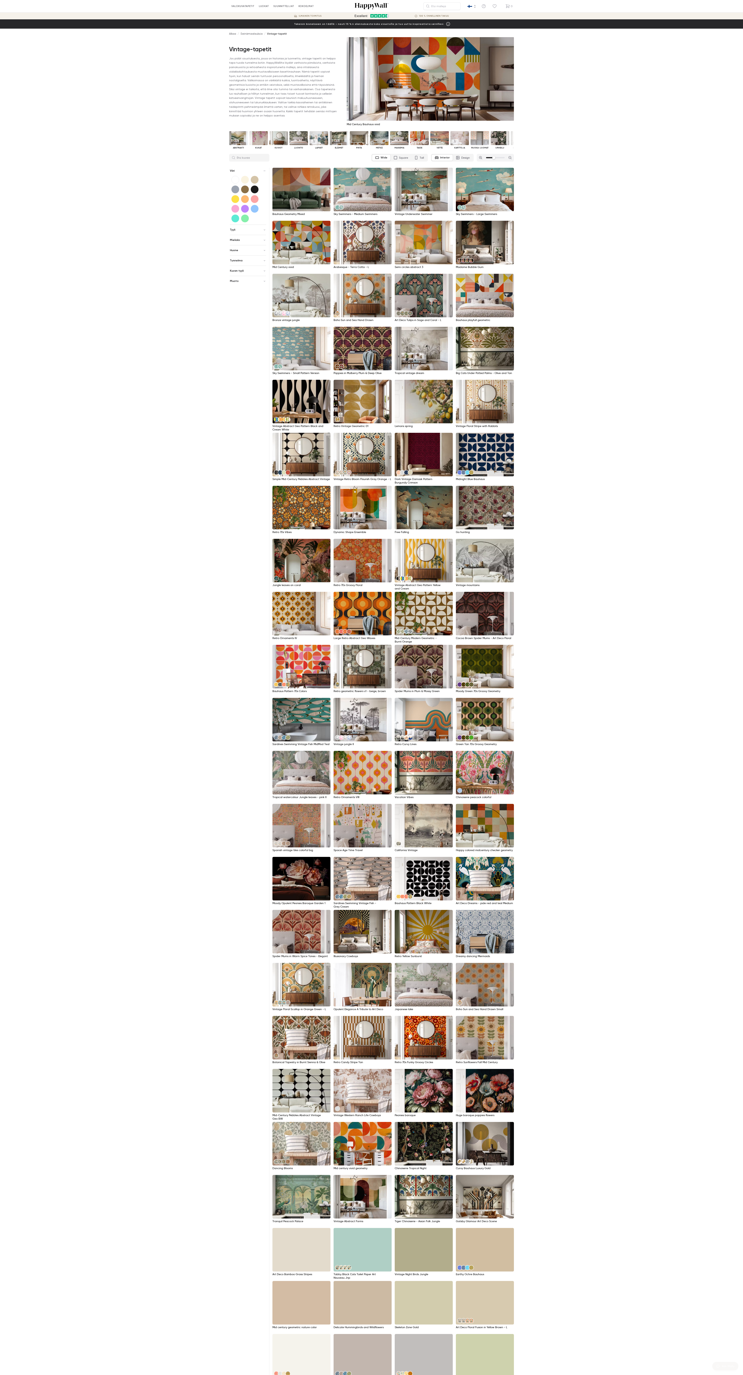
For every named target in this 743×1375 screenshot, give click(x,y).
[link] (337, 207)
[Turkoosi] (235, 218)
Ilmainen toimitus (310, 16)
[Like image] (326, 172)
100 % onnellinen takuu (434, 16)
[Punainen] (255, 199)
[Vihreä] (245, 218)
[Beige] (255, 180)
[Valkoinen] (235, 180)
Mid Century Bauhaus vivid (363, 124)
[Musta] (255, 189)
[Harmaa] (235, 189)
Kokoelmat (306, 6)
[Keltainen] (235, 199)
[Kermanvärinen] (245, 180)
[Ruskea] (245, 189)
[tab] (381, 158)
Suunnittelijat (283, 6)
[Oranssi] (245, 199)
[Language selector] (471, 6)
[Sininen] (255, 209)
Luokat (264, 6)
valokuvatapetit (242, 6)
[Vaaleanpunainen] (235, 209)
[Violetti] (245, 209)
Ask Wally (728, 1366)
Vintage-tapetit (277, 33)
